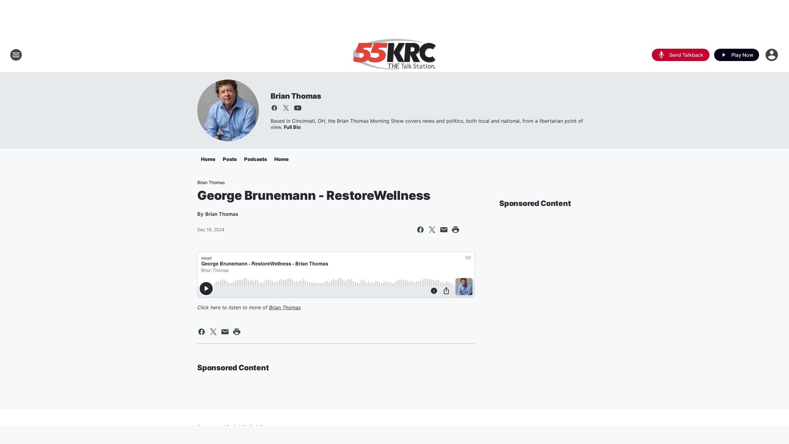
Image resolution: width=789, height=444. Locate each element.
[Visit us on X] (286, 108)
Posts (230, 159)
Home (208, 159)
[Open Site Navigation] (16, 55)
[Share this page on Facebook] (420, 229)
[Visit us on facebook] (274, 108)
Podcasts (255, 159)
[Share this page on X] (432, 229)
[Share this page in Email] (443, 229)
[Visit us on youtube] (297, 108)
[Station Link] (394, 55)
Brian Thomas (296, 96)
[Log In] (772, 55)
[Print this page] (455, 229)
